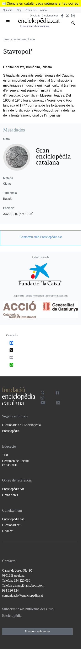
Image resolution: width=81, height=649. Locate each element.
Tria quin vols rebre (37, 631)
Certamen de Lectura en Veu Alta (15, 463)
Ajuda (43, 10)
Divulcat (35, 15)
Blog (19, 10)
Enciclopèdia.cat (13, 519)
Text (5, 455)
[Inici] (39, 20)
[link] (40, 237)
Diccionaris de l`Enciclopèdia (21, 425)
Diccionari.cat (50, 15)
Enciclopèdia (10, 431)
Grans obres (10, 495)
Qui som (7, 10)
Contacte (31, 10)
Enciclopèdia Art (13, 489)
